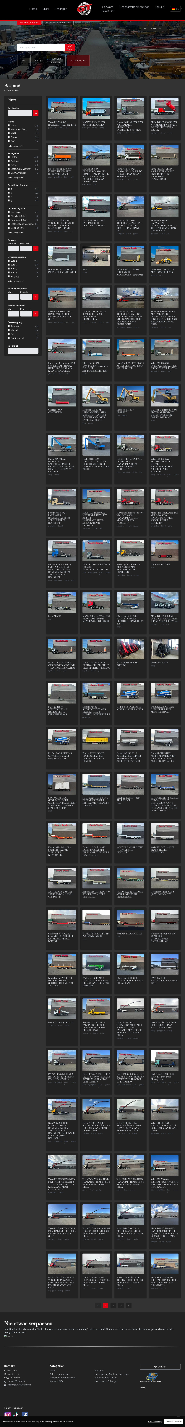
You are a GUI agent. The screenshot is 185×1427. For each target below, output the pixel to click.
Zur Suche (70, 47)
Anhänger (61, 8)
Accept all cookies (173, 1422)
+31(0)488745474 (16, 1381)
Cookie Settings (155, 1422)
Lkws (46, 8)
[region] (92, 1421)
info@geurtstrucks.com (19, 1384)
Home (33, 8)
